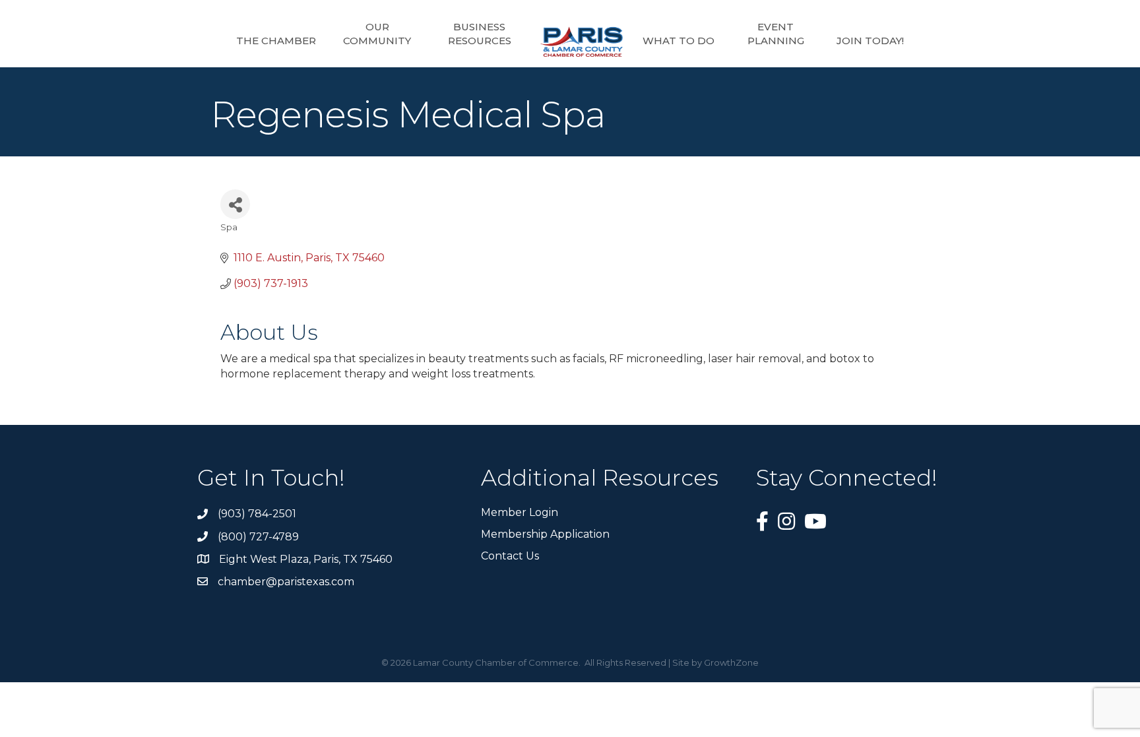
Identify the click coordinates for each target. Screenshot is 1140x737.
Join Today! (870, 40)
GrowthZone (731, 662)
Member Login (519, 512)
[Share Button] (235, 204)
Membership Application (545, 534)
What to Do (678, 40)
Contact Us (510, 556)
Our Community (377, 33)
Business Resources (479, 33)
